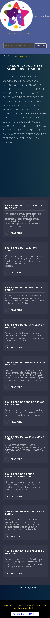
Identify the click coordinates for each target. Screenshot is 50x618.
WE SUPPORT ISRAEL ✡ (25, 614)
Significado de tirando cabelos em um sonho (19, 475)
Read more (14, 233)
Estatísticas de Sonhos (15, 33)
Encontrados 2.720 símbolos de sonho (25, 67)
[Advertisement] (25, 171)
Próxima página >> (27, 587)
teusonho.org (39, 16)
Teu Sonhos (9, 56)
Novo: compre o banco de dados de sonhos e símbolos (25, 607)
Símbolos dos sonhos (25, 56)
